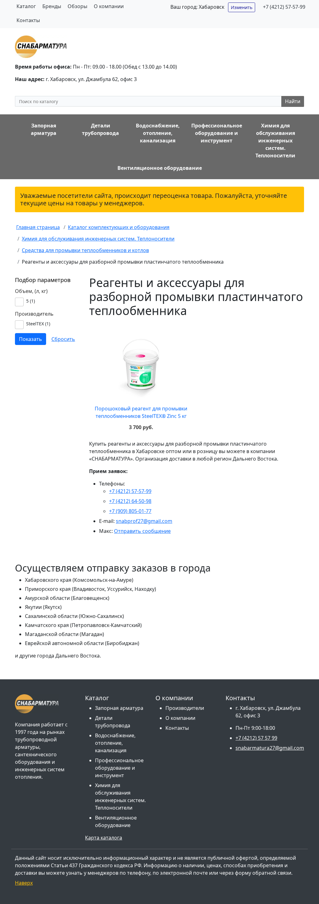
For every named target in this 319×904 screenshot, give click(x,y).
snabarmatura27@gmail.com (270, 747)
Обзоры (77, 6)
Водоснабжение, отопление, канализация (115, 743)
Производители (184, 708)
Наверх (24, 882)
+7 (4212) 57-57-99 (284, 6)
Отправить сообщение (142, 531)
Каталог (26, 6)
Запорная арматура (119, 708)
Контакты (28, 20)
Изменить (241, 7)
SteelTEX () (38, 324)
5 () (30, 301)
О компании (109, 6)
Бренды (51, 6)
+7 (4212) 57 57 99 (256, 737)
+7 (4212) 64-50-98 (130, 501)
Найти (292, 101)
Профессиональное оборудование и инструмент (119, 768)
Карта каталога (103, 837)
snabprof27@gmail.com (144, 521)
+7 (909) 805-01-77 (130, 511)
